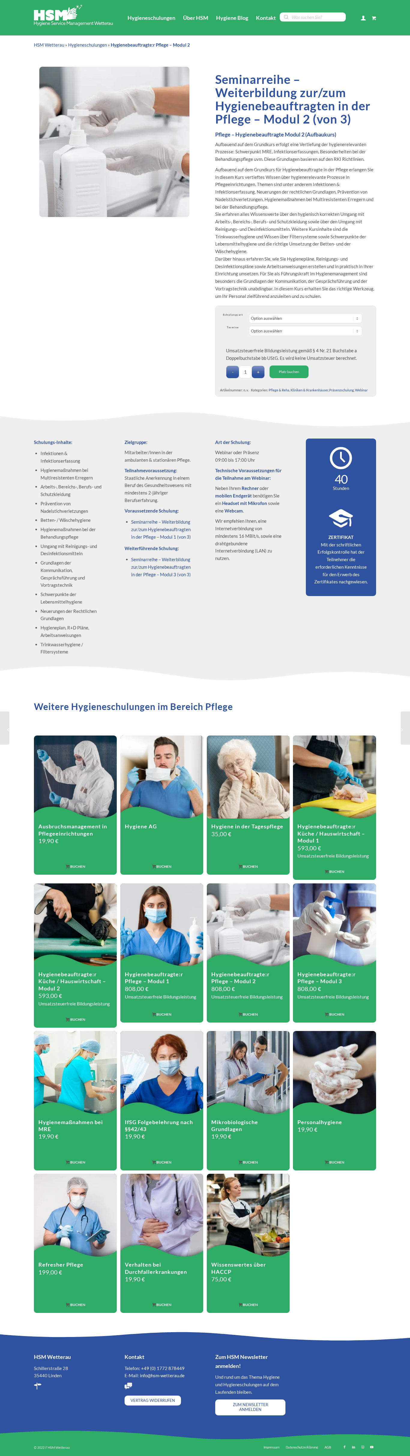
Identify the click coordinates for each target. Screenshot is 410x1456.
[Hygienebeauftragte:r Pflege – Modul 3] (405, 728)
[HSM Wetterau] (75, 15)
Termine (233, 327)
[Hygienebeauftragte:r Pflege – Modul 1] (4, 728)
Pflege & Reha (279, 390)
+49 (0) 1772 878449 (163, 1368)
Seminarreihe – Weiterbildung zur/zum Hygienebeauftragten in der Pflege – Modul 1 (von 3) (161, 529)
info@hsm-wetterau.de (162, 1375)
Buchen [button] (163, 1162)
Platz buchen (289, 371)
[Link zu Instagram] (362, 1446)
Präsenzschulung (341, 390)
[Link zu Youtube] (371, 1446)
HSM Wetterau (49, 44)
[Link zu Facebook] (344, 1446)
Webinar (361, 390)
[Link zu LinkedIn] (353, 1446)
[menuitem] (151, 17)
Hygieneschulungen (87, 44)
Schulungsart (233, 315)
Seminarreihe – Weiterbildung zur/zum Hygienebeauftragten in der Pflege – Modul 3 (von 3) (161, 567)
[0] (374, 17)
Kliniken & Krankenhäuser (309, 390)
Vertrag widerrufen (153, 1400)
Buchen (77, 866)
